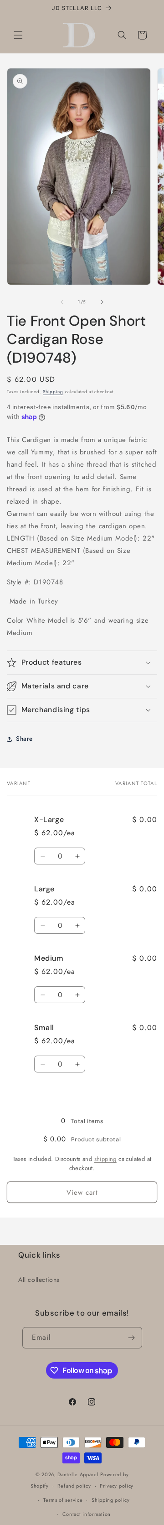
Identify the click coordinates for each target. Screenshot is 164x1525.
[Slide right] (102, 302)
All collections (39, 1279)
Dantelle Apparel (77, 1474)
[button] (18, 35)
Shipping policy (111, 1500)
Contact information (86, 1514)
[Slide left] (62, 302)
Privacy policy (116, 1485)
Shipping (53, 391)
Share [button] (24, 738)
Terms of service (62, 1500)
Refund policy (74, 1485)
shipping (105, 1159)
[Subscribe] (132, 1337)
